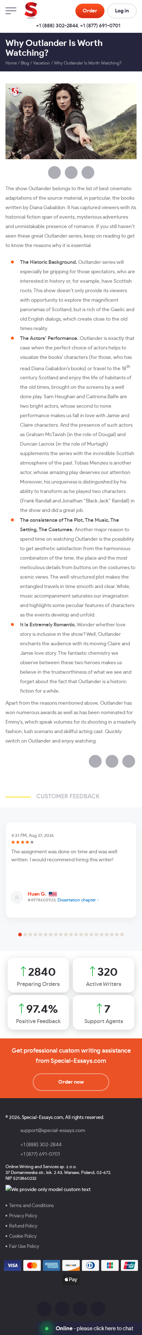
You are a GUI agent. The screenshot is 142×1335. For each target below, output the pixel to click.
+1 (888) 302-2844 (57, 25)
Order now (71, 1082)
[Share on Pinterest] (88, 172)
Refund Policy (23, 1226)
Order (90, 10)
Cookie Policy (22, 1236)
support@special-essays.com (52, 1130)
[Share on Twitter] (71, 172)
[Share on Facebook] (54, 172)
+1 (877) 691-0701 (100, 25)
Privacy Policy (23, 1216)
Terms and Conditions (31, 1205)
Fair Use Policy (24, 1246)
